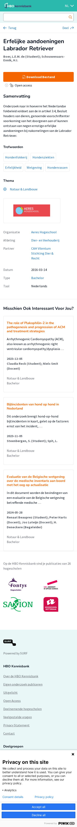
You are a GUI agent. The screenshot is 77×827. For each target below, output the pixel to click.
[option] (38, 594)
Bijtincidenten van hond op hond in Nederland (33, 406)
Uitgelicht (10, 692)
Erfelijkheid (13, 167)
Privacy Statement (16, 725)
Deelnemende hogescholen (22, 709)
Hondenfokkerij (16, 157)
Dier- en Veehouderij (45, 240)
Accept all (38, 807)
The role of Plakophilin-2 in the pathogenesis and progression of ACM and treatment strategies (36, 327)
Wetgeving (34, 167)
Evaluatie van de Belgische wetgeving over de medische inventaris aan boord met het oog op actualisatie (36, 481)
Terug (12, 28)
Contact (9, 733)
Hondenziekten (43, 157)
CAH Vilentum (41, 248)
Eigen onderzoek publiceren (23, 684)
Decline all (38, 815)
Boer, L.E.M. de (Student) (21, 56)
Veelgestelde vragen (17, 717)
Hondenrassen (57, 167)
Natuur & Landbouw (20, 378)
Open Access (12, 701)
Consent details (12, 797)
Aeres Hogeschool (44, 232)
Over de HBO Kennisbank (20, 676)
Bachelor (37, 278)
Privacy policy (44, 797)
